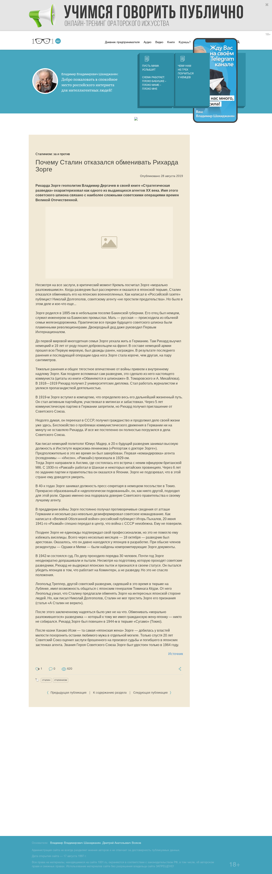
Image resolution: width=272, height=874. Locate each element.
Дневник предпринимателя (122, 42)
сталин (46, 680)
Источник (175, 654)
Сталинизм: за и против (52, 154)
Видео (159, 42)
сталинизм (60, 680)
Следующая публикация (151, 693)
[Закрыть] (267, 5)
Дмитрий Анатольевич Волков (121, 843)
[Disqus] (109, 771)
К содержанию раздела (110, 693)
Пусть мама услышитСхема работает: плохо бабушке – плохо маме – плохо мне (154, 77)
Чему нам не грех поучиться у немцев (186, 72)
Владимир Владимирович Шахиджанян (75, 843)
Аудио (147, 42)
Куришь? (185, 42)
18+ (268, 34)
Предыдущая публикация (68, 693)
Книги (171, 42)
